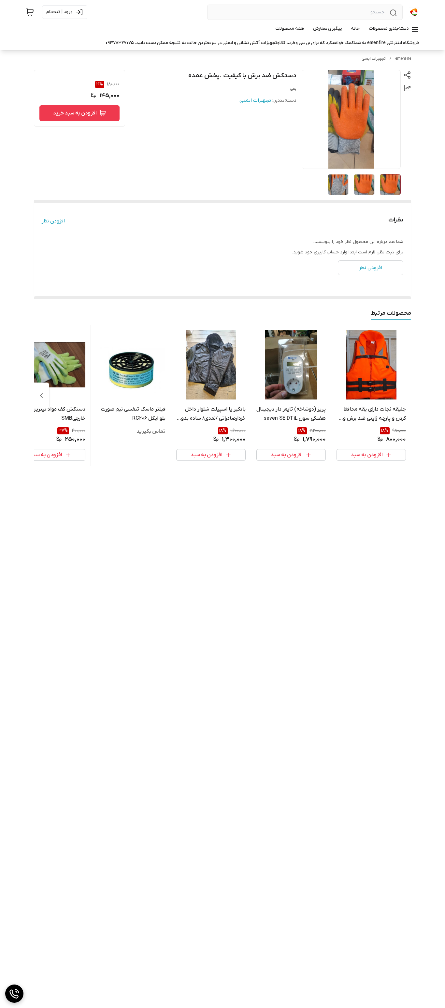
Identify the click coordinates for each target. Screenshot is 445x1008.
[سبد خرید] (30, 12)
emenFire (403, 58)
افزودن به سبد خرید (75, 113)
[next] (41, 396)
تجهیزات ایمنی (374, 58)
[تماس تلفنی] (14, 994)
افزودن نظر (53, 221)
